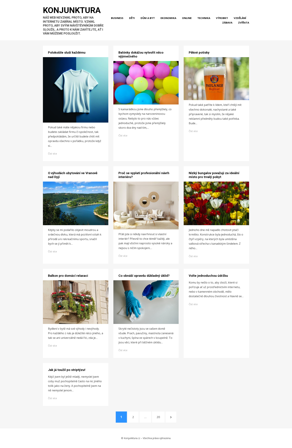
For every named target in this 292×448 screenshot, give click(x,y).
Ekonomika (168, 18)
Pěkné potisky (199, 52)
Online (187, 18)
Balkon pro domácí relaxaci (68, 276)
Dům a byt (148, 18)
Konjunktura (72, 10)
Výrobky (222, 18)
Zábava (227, 22)
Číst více (52, 153)
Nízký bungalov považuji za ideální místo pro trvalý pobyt (214, 175)
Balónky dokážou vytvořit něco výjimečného (140, 54)
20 (160, 417)
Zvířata (243, 22)
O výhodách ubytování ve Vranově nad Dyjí (72, 175)
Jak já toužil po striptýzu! (66, 370)
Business (117, 18)
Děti (132, 18)
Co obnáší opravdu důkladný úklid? (143, 276)
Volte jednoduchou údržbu (208, 276)
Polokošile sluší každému (67, 52)
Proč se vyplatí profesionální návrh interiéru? (143, 175)
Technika (203, 18)
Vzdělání (240, 18)
